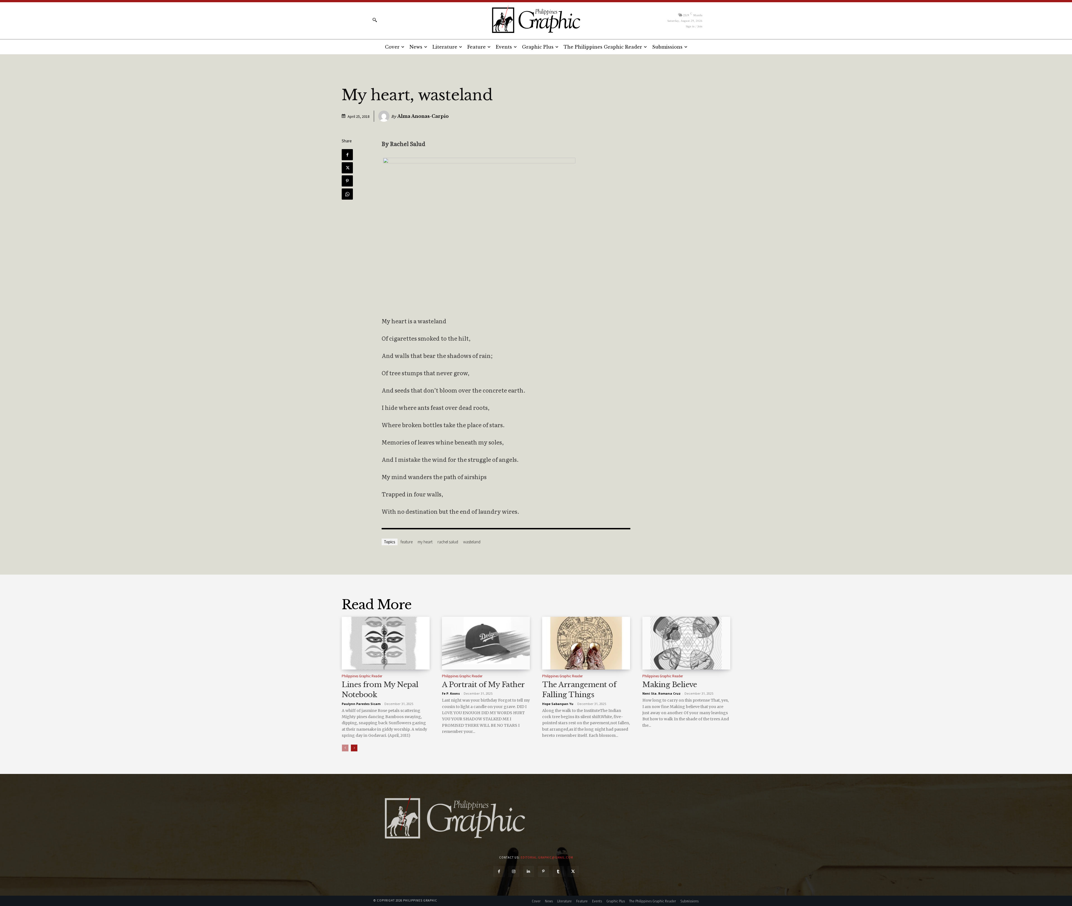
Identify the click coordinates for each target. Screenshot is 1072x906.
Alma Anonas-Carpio (423, 116)
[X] (347, 167)
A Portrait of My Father (483, 684)
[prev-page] (345, 748)
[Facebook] (347, 154)
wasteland (471, 541)
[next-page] (354, 748)
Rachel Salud (447, 541)
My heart (425, 541)
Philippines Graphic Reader (362, 676)
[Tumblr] (558, 871)
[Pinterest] (347, 181)
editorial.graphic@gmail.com (547, 857)
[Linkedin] (528, 871)
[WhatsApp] (347, 194)
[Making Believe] (686, 643)
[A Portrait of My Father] (486, 643)
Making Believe (669, 684)
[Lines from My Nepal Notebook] (386, 643)
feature (407, 541)
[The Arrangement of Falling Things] (586, 643)
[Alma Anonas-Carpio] (384, 116)
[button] (375, 20)
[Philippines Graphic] (536, 20)
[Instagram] (513, 871)
